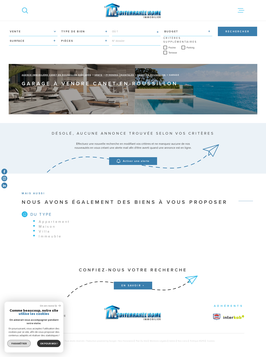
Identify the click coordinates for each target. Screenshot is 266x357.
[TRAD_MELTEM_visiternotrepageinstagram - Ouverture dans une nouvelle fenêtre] (4, 178)
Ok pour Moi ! (49, 343)
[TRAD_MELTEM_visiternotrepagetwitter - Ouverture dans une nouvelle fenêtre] (4, 185)
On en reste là (48, 305)
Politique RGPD (197, 340)
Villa (44, 231)
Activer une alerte (136, 161)
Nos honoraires (126, 340)
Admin (172, 340)
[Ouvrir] (25, 10)
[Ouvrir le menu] (241, 10)
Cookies (211, 341)
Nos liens (182, 340)
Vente (98, 74)
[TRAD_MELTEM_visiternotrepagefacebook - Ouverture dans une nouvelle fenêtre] (4, 172)
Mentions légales (158, 340)
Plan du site (141, 340)
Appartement (54, 221)
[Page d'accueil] (133, 10)
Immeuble (50, 236)
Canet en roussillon (151, 74)
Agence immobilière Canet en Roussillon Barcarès (56, 74)
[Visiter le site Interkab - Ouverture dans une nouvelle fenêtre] (216, 316)
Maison (47, 226)
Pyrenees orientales (120, 74)
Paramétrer (19, 343)
